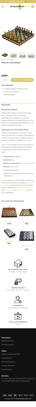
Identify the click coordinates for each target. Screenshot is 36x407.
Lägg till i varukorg (22, 80)
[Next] (31, 33)
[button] (2, 6)
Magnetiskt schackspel (9, 240)
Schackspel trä (22, 190)
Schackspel (9, 59)
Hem (2, 59)
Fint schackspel (9, 222)
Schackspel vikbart (26, 222)
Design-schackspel (25, 187)
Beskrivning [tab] (5, 105)
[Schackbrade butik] (20, 6)
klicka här (26, 381)
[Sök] (6, 6)
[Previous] (4, 33)
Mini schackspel (27, 246)
